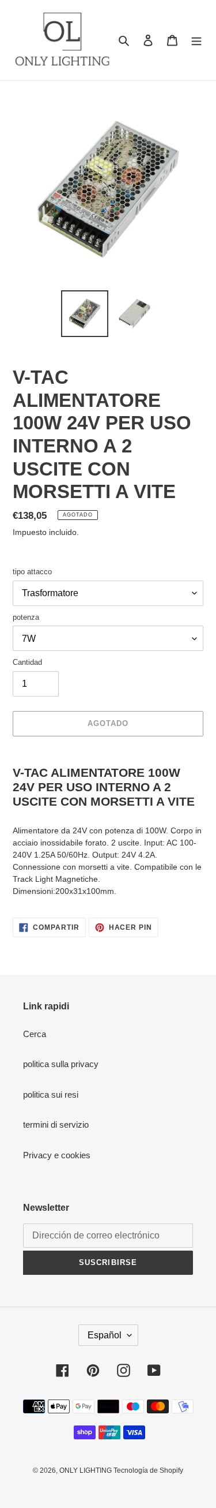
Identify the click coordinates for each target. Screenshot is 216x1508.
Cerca (34, 1034)
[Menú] (196, 40)
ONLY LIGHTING (85, 1470)
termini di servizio (56, 1124)
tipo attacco (32, 571)
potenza (26, 617)
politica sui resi (50, 1094)
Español (105, 1335)
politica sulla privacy (60, 1064)
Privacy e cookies (56, 1155)
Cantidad (27, 662)
